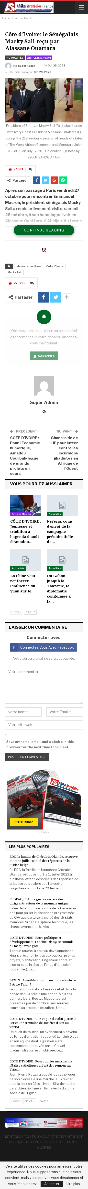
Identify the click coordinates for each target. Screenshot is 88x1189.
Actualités (15, 57)
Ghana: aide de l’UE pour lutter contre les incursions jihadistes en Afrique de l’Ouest (63, 453)
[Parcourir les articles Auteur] (44, 386)
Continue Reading (44, 230)
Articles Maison (39, 57)
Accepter (51, 1184)
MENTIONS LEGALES (20, 1137)
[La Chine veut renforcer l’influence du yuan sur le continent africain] (25, 560)
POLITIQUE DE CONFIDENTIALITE (33, 1142)
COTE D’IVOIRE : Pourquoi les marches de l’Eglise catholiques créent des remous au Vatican (41, 1065)
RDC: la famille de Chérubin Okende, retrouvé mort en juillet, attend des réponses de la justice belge (44, 860)
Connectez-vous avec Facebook (47, 647)
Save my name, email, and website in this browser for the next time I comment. (40, 744)
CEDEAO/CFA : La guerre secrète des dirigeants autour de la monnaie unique (39, 901)
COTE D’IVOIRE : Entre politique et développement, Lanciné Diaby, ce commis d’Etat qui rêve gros (41, 941)
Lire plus (73, 1184)
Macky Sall (14, 272)
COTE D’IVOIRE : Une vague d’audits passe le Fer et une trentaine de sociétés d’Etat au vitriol (43, 1022)
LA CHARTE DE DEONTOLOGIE (60, 1137)
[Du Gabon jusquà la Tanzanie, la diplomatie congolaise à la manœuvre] (62, 560)
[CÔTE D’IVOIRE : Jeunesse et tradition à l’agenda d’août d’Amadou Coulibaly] (25, 505)
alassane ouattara (29, 266)
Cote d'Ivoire (54, 266)
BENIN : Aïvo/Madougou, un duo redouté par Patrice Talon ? (44, 982)
